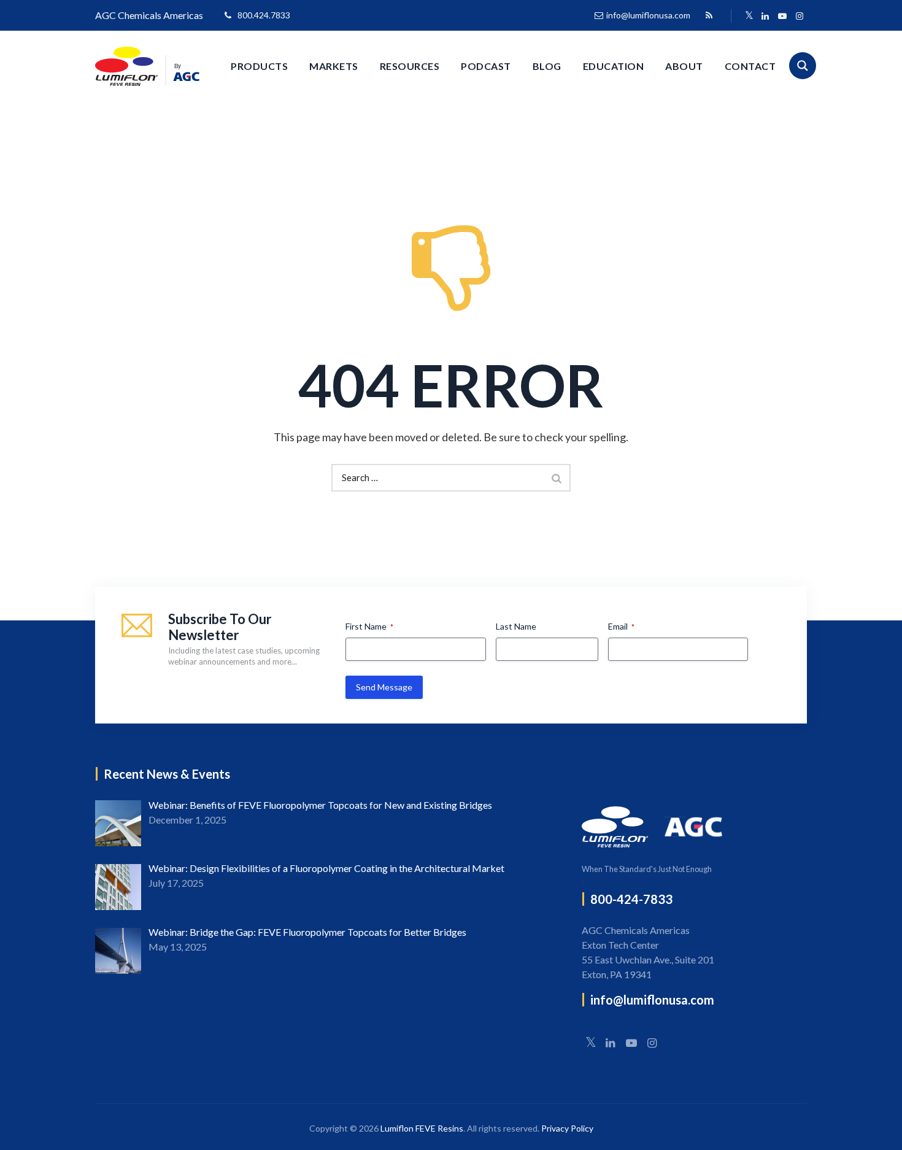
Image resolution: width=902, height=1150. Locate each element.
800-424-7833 (631, 899)
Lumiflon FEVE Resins (421, 1128)
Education (613, 66)
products (259, 66)
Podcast (486, 66)
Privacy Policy (567, 1128)
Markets (333, 66)
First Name (369, 626)
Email (621, 626)
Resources (410, 66)
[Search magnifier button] (802, 65)
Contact (750, 66)
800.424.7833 (263, 15)
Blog (547, 66)
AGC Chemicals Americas (149, 15)
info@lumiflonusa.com (648, 15)
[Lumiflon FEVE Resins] (147, 66)
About (684, 66)
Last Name (516, 626)
